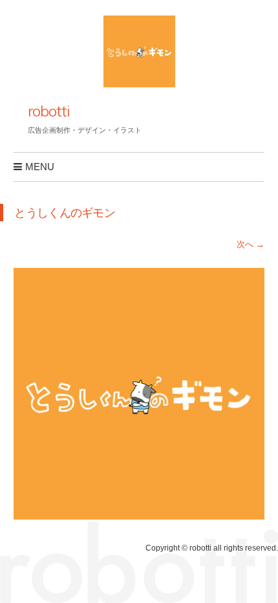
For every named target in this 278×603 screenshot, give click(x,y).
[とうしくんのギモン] (139, 515)
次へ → (250, 244)
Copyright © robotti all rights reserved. (211, 548)
